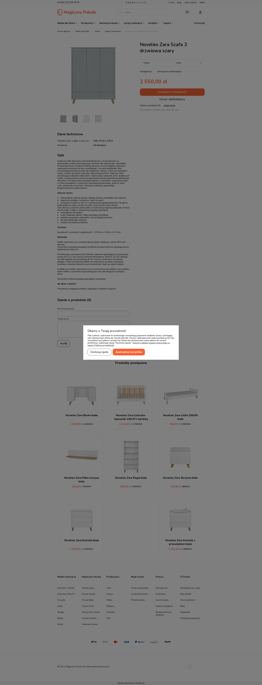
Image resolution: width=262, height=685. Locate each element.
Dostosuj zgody (99, 352)
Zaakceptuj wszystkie (129, 352)
